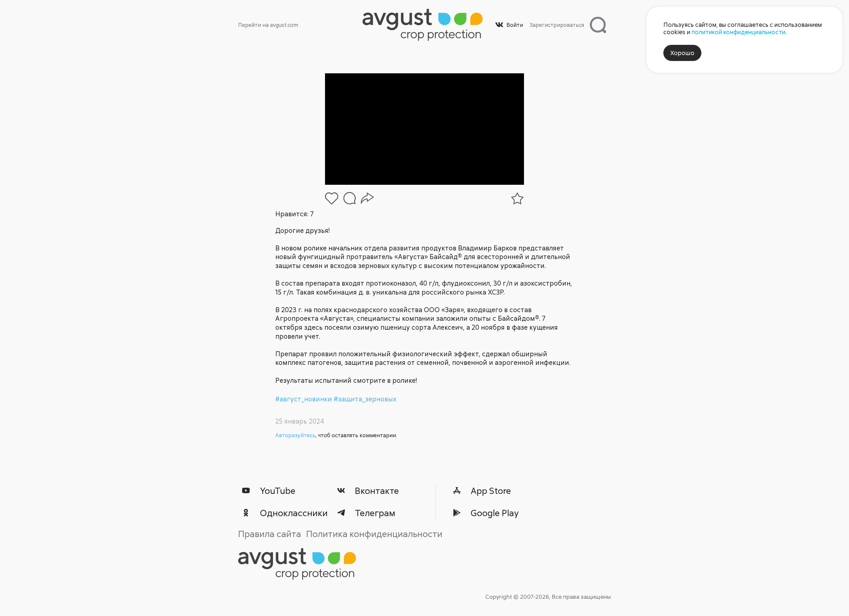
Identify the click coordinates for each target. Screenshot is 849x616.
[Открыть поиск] (598, 25)
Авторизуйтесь (295, 435)
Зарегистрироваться (557, 25)
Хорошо (682, 52)
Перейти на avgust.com (268, 25)
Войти (514, 25)
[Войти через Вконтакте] (499, 25)
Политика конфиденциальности (374, 533)
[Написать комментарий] (349, 198)
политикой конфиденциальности (738, 31)
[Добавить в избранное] (517, 198)
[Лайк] (331, 198)
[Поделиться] (367, 198)
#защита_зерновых (365, 399)
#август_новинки (304, 399)
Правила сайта (269, 533)
